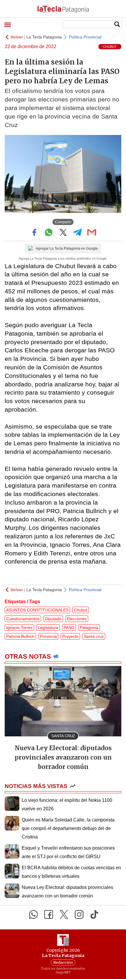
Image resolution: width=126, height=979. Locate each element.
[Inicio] (63, 9)
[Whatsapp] (33, 914)
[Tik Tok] (94, 914)
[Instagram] (79, 914)
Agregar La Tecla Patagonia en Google (67, 248)
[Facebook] (48, 914)
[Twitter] (64, 914)
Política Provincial (85, 37)
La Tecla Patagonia (44, 37)
